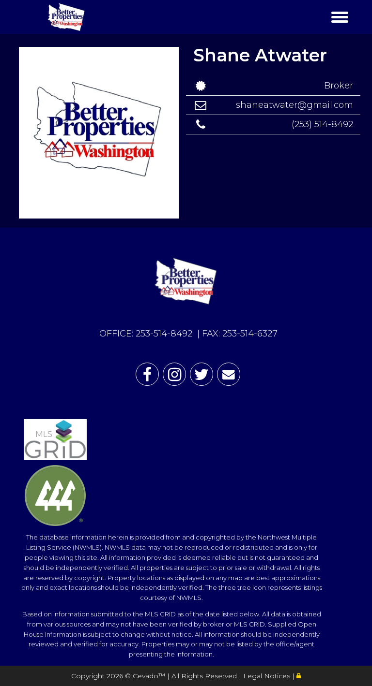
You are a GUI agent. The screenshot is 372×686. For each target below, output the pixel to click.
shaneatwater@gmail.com (294, 105)
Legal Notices (267, 675)
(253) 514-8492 (322, 124)
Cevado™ (150, 675)
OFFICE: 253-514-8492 (145, 333)
